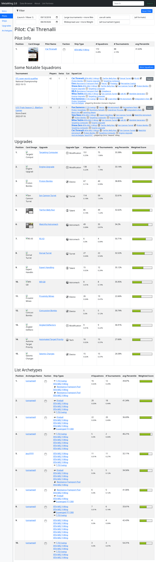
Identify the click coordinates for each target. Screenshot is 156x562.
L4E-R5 (123, 94)
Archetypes (7, 30)
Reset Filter (146, 11)
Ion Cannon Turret (126, 86)
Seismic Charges (46, 353)
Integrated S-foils (142, 99)
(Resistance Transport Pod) (87, 83)
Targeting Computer (111, 81)
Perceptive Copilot (128, 83)
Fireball (60, 400)
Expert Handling (106, 115)
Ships (4, 21)
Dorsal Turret (125, 78)
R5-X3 (136, 78)
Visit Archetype (78, 103)
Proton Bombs (77, 81)
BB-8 (74, 91)
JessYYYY (30, 453)
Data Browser (27, 3)
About (37, 3)
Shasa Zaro (77, 86)
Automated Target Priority (51, 339)
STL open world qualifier (27, 78)
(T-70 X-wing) (90, 99)
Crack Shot (112, 99)
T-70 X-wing (61, 381)
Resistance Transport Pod (68, 386)
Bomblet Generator (137, 94)
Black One (76, 112)
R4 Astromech (126, 99)
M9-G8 (42, 281)
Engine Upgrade (93, 81)
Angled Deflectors (47, 325)
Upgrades (6, 25)
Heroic (104, 83)
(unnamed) (31, 381)
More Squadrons (146, 67)
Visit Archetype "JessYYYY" (82, 135)
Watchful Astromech (143, 115)
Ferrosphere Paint (130, 107)
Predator (114, 83)
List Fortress (47, 3)
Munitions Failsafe (97, 110)
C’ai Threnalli (51, 49)
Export (149, 79)
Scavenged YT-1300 (65, 429)
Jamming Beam (89, 112)
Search (150, 3)
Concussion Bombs (48, 310)
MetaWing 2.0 (9, 3)
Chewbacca (106, 91)
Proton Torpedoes (79, 101)
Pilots (7, 16)
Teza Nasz (77, 115)
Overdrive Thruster (116, 110)
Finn (74, 83)
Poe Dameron (78, 98)
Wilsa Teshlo (78, 93)
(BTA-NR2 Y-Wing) (92, 78)
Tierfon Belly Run (109, 78)
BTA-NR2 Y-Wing (81, 49)
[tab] (84, 11)
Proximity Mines (46, 296)
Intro (4, 11)
